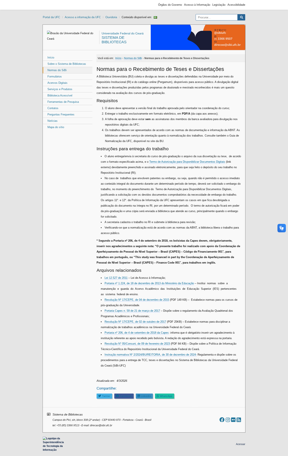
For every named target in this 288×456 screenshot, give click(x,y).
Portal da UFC (51, 17)
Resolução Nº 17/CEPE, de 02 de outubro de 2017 (135, 321)
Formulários (54, 76)
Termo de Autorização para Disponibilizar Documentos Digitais (187, 161)
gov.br (50, 5)
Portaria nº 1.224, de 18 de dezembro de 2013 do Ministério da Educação (149, 283)
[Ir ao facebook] (222, 420)
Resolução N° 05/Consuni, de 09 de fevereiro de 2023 (137, 343)
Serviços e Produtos (59, 89)
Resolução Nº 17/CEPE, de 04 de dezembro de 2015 (137, 299)
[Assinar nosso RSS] (239, 420)
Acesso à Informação (197, 4)
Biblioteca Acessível (59, 95)
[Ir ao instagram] (228, 420)
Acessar (240, 444)
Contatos (52, 108)
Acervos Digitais (57, 82)
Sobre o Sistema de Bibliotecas (66, 63)
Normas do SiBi (57, 70)
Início (50, 57)
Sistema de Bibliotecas (114, 39)
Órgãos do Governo (170, 4)
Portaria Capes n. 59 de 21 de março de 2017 (132, 310)
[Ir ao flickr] (233, 420)
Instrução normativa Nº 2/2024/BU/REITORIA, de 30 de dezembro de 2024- (151, 354)
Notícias (52, 120)
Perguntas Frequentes (60, 114)
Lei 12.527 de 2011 (116, 277)
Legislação (218, 4)
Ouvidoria (111, 17)
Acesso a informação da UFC (83, 17)
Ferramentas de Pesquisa (63, 101)
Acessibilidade (236, 4)
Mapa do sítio (55, 127)
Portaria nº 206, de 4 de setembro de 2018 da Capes (137, 332)
